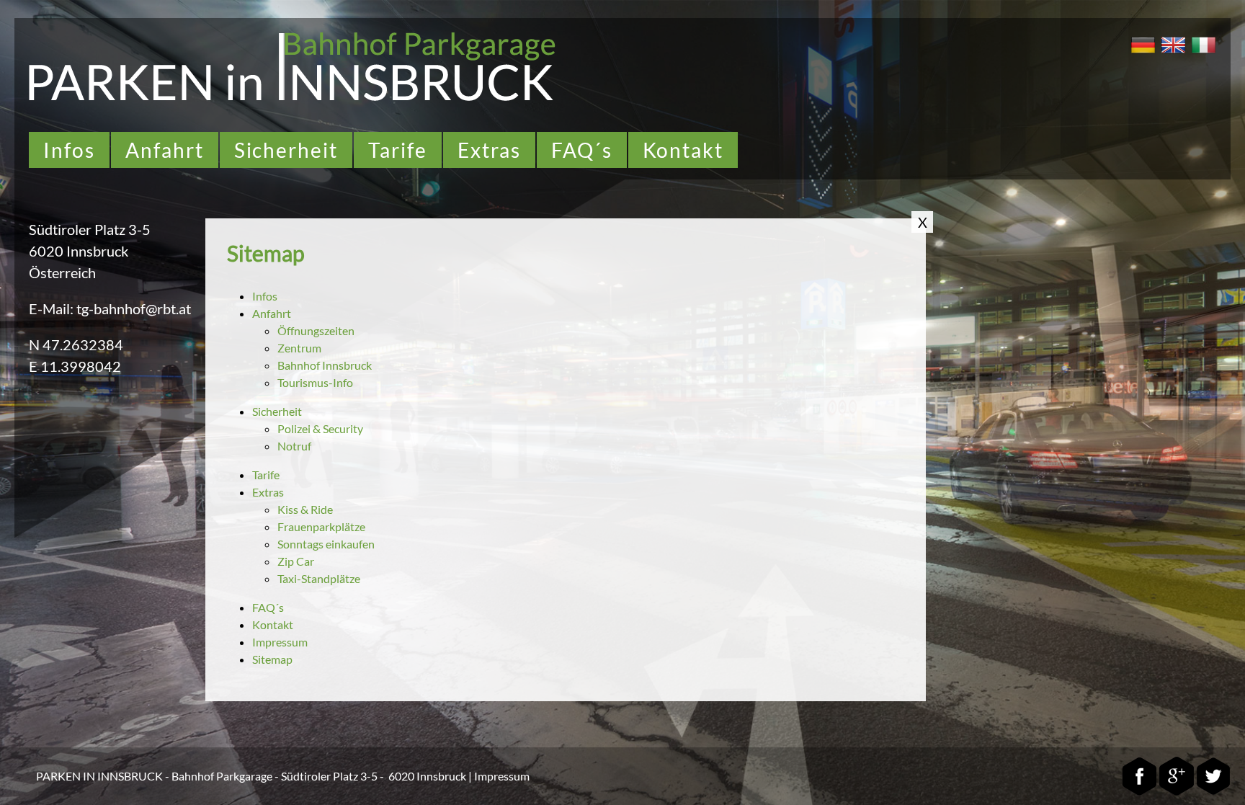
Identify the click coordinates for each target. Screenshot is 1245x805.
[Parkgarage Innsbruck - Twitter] (1213, 792)
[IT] (1201, 54)
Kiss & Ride (305, 509)
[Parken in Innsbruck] (292, 97)
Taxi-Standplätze (318, 578)
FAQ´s (581, 150)
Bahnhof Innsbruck (324, 365)
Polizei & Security (320, 428)
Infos (69, 150)
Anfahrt (164, 150)
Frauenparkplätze (321, 526)
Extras (489, 150)
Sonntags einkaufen (326, 544)
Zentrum (299, 348)
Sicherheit (286, 150)
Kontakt (683, 150)
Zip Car (295, 561)
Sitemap (272, 659)
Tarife (397, 150)
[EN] (1171, 54)
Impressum (280, 642)
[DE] (1141, 54)
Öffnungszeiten (315, 330)
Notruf (294, 446)
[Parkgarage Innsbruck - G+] (1176, 792)
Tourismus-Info (315, 382)
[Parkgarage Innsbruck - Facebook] (1139, 792)
